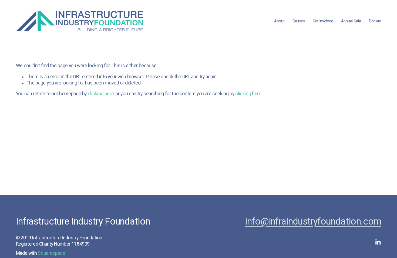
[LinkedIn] (378, 242)
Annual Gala (351, 21)
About (279, 21)
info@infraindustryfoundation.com (313, 221)
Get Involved (323, 21)
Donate (375, 21)
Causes (298, 21)
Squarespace (51, 253)
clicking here (101, 93)
